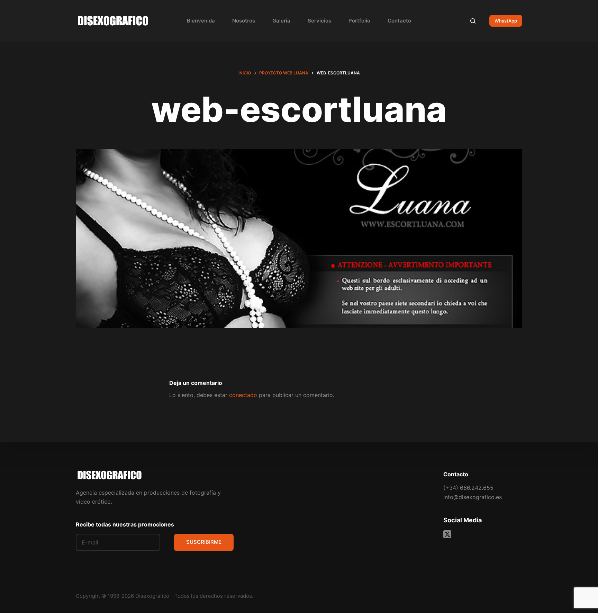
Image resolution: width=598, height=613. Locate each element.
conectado (243, 394)
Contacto (399, 20)
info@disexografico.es (472, 497)
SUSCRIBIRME (203, 542)
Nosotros (243, 20)
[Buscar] (472, 21)
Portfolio (359, 20)
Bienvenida (201, 20)
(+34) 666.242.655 (468, 487)
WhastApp (506, 21)
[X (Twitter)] (447, 534)
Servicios (319, 20)
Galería (281, 20)
